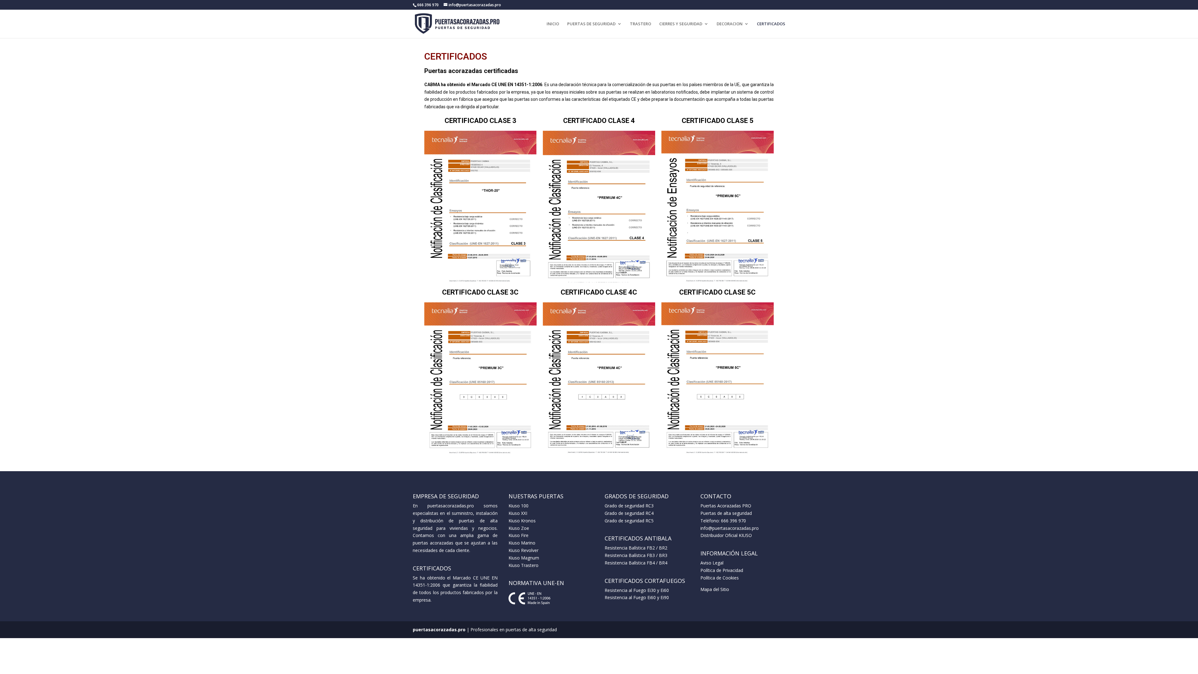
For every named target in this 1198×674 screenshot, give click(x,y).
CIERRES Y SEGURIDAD (680, 24)
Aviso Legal (711, 563)
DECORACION (730, 24)
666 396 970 (733, 521)
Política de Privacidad (721, 570)
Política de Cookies (719, 578)
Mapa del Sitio (714, 589)
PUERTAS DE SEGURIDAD (591, 24)
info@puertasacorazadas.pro (729, 528)
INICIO (553, 24)
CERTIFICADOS (771, 24)
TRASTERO (640, 24)
